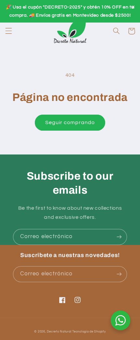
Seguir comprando (70, 122)
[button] (8, 31)
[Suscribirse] (119, 237)
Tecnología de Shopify (88, 331)
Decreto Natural (59, 331)
